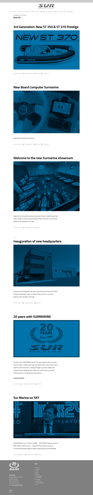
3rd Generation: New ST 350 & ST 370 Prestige (45, 26)
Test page (38, 479)
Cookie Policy (38, 481)
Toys (37, 484)
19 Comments (46, 144)
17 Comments (46, 73)
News (64, 11)
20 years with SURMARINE (32, 316)
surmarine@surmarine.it (17, 485)
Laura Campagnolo (19, 384)
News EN (37, 73)
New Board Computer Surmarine (36, 87)
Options (37, 467)
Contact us (38, 469)
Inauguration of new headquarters (37, 241)
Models (37, 474)
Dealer (37, 11)
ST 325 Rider (38, 477)
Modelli (19, 11)
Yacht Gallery (42, 11)
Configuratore (49, 11)
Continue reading (19, 378)
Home (10, 11)
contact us (11, 490)
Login (60, 11)
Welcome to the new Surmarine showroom (43, 157)
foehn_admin (18, 73)
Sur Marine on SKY (26, 397)
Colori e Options (26, 11)
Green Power (70, 11)
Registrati (56, 11)
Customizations (39, 476)
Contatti (32, 11)
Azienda (14, 11)
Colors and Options (40, 483)
